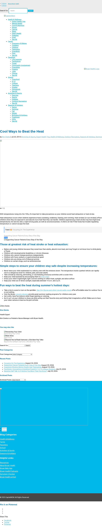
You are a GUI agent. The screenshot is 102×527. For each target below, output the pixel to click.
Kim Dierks (6, 137)
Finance (15, 69)
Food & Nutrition (18, 25)
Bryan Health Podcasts (9, 471)
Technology (16, 61)
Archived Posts (5, 380)
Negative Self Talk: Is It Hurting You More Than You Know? (25, 371)
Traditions (16, 117)
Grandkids (16, 51)
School (10, 77)
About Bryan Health (13, 3)
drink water (45, 277)
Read (6, 238)
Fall (13, 111)
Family (10, 41)
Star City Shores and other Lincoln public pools (54, 290)
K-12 (13, 81)
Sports (14, 97)
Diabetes (15, 35)
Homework (16, 89)
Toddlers (15, 45)
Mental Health (17, 23)
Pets (13, 53)
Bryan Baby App (6, 468)
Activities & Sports (15, 93)
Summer (15, 109)
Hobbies (15, 99)
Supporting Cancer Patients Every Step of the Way (22, 365)
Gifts (14, 119)
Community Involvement (21, 65)
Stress (14, 27)
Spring (14, 107)
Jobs (14, 71)
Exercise (15, 95)
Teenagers (16, 49)
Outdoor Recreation (19, 101)
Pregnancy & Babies (19, 43)
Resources (4, 463)
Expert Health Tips (18, 21)
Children (15, 47)
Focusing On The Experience (14, 363)
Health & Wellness (14, 19)
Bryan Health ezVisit (8, 477)
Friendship (16, 67)
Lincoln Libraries (22, 294)
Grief (14, 37)
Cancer (14, 29)
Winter (14, 113)
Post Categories (6, 354)
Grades (14, 87)
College (15, 83)
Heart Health (16, 33)
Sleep (14, 31)
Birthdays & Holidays (19, 115)
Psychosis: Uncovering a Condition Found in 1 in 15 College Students (29, 369)
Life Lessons (17, 59)
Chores (14, 73)
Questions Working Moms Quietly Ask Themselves (23, 367)
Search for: (4, 11)
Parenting (11, 57)
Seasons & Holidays (15, 105)
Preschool (16, 79)
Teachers (15, 85)
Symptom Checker (7, 474)
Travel (14, 63)
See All (14, 39)
